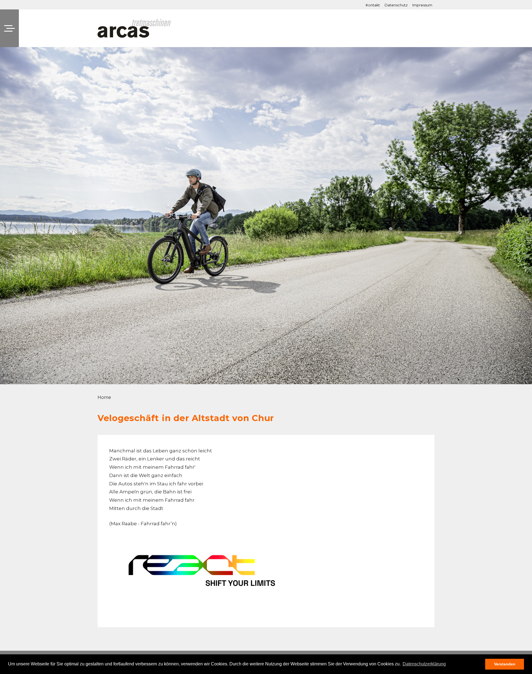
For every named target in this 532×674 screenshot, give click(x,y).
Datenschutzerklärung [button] (424, 664)
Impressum (422, 5)
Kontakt (373, 5)
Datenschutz (396, 5)
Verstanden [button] (504, 664)
